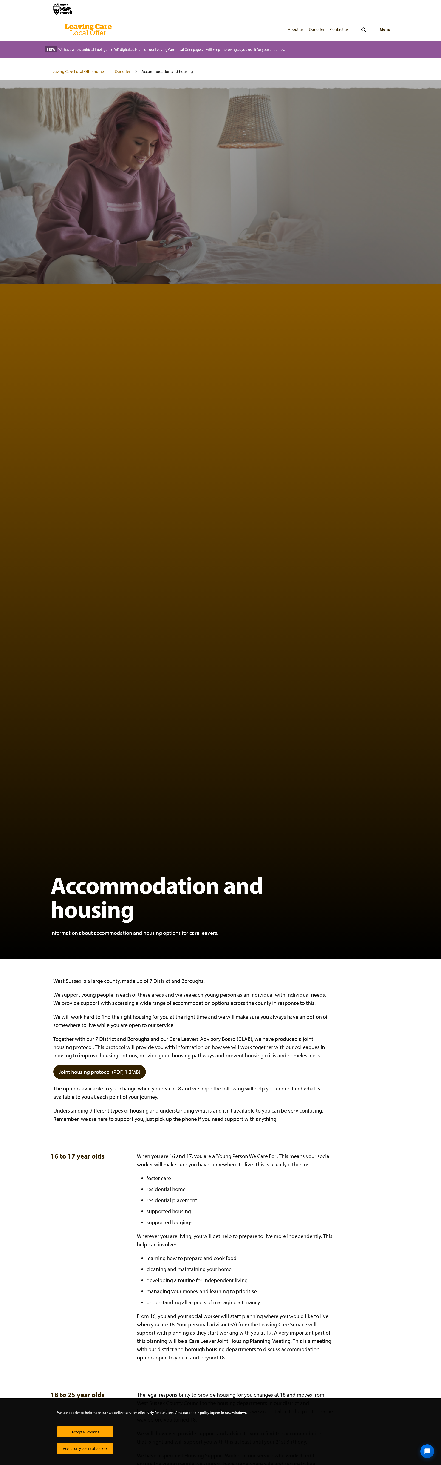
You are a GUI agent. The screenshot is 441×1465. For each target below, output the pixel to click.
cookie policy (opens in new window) (217, 1412)
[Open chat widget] (427, 1451)
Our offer (317, 29)
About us (295, 29)
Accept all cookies (85, 1432)
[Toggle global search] (364, 30)
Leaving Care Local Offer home (77, 71)
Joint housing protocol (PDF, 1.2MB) (99, 1071)
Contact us (339, 29)
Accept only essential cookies (85, 1448)
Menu (385, 29)
